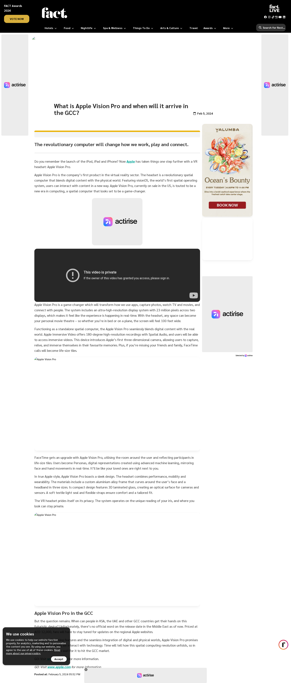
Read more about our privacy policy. (33, 651)
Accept (58, 659)
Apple (130, 161)
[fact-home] (54, 13)
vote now (17, 19)
